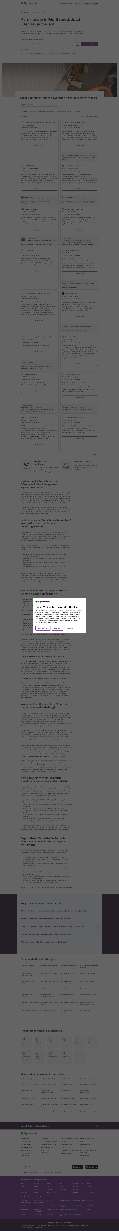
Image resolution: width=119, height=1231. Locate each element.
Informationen (56, 618)
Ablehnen (57, 628)
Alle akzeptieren (43, 628)
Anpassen (69, 628)
